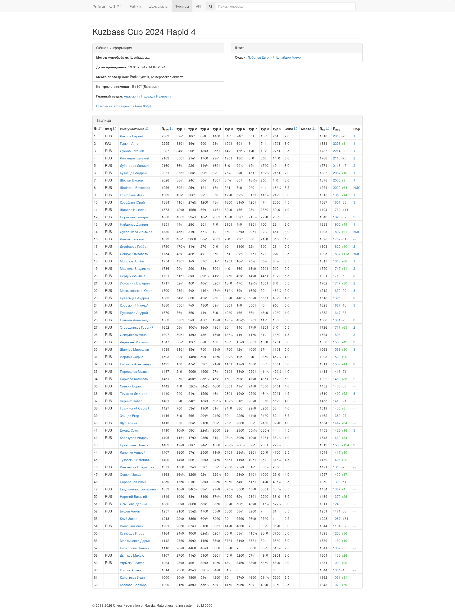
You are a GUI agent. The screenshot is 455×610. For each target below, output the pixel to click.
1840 (340, 261)
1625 (339, 297)
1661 (339, 319)
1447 (340, 422)
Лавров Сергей (131, 136)
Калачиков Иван (132, 577)
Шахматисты (158, 6)
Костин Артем (130, 570)
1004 (339, 570)
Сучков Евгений (132, 150)
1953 (340, 194)
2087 (340, 172)
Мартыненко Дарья (135, 540)
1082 (339, 547)
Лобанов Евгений (261, 57)
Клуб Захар (128, 518)
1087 (340, 518)
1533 (341, 444)
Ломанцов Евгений (134, 158)
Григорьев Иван (132, 194)
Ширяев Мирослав (134, 349)
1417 (340, 452)
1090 (340, 562)
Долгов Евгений (132, 239)
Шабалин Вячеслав (135, 187)
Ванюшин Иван (132, 525)
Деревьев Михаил (134, 342)
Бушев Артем (130, 511)
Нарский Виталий (133, 496)
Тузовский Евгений (134, 459)
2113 (339, 158)
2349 (339, 136)
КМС (356, 187)
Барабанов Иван (133, 481)
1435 (339, 408)
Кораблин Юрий (132, 202)
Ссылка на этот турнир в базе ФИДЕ (124, 105)
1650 (339, 290)
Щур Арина (128, 422)
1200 (340, 533)
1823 (339, 216)
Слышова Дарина (133, 503)
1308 (339, 481)
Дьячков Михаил (132, 555)
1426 (340, 430)
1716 (339, 275)
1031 (340, 577)
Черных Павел (131, 400)
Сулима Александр (135, 319)
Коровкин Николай (134, 305)
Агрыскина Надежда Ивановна (147, 96)
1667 (339, 305)
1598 (339, 334)
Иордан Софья (131, 356)
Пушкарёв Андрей (134, 312)
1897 (340, 231)
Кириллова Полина (135, 547)
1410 (339, 400)
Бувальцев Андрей (134, 297)
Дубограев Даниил (134, 165)
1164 (339, 525)
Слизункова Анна (133, 334)
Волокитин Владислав (137, 467)
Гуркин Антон (130, 143)
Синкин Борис (131, 386)
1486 (340, 378)
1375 (340, 496)
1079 (340, 584)
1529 (340, 356)
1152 (340, 540)
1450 (340, 474)
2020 (340, 187)
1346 (339, 467)
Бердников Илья (132, 275)
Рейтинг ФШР (106, 6)
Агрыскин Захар (132, 562)
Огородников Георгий (136, 327)
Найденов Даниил (134, 224)
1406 (339, 386)
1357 (339, 489)
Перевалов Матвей (135, 371)
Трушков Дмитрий (133, 393)
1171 (339, 511)
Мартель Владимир (135, 268)
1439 (340, 437)
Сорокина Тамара (134, 216)
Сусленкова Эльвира (136, 231)
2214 (339, 150)
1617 (339, 312)
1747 (340, 268)
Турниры (182, 6)
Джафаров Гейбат (134, 246)
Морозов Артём (132, 261)
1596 (340, 342)
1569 (340, 349)
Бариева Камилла (134, 378)
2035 (339, 180)
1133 (340, 555)
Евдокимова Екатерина (138, 489)
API (198, 6)
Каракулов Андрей (134, 437)
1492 (340, 393)
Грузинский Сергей (134, 408)
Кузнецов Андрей (133, 172)
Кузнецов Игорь (132, 533)
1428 (340, 459)
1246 (339, 503)
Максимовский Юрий (136, 290)
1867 (341, 253)
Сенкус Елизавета (134, 253)
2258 (339, 143)
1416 (339, 371)
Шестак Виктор (131, 180)
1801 (339, 202)
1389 (339, 415)
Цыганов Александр (135, 364)
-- (354, 209)
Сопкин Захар (130, 474)
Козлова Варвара (133, 584)
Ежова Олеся (130, 430)
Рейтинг (135, 6)
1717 (340, 327)
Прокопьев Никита (134, 444)
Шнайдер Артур (288, 57)
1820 (340, 246)
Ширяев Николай (133, 209)
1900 (340, 224)
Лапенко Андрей (133, 452)
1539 (340, 364)
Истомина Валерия (135, 283)
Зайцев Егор (129, 415)
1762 (340, 209)
